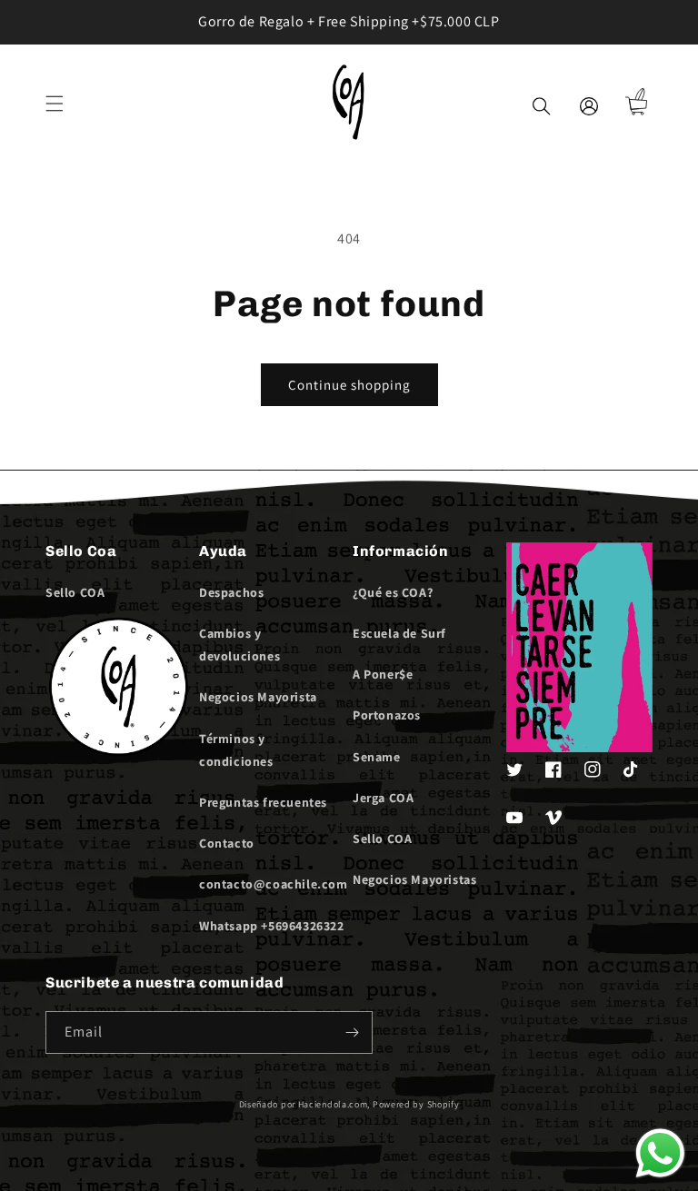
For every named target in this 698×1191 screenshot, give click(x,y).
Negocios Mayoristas (414, 879)
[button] (55, 103)
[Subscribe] (352, 1032)
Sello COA (75, 592)
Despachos (231, 592)
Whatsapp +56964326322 (271, 926)
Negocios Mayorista (258, 697)
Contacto (226, 843)
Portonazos (387, 715)
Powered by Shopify (416, 1104)
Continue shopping (349, 384)
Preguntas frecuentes (263, 802)
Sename (377, 757)
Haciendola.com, (334, 1104)
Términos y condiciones (236, 749)
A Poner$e (383, 674)
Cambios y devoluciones (239, 644)
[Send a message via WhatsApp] (660, 1153)
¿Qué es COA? (393, 592)
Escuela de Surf (399, 633)
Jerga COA (383, 797)
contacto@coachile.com (273, 884)
